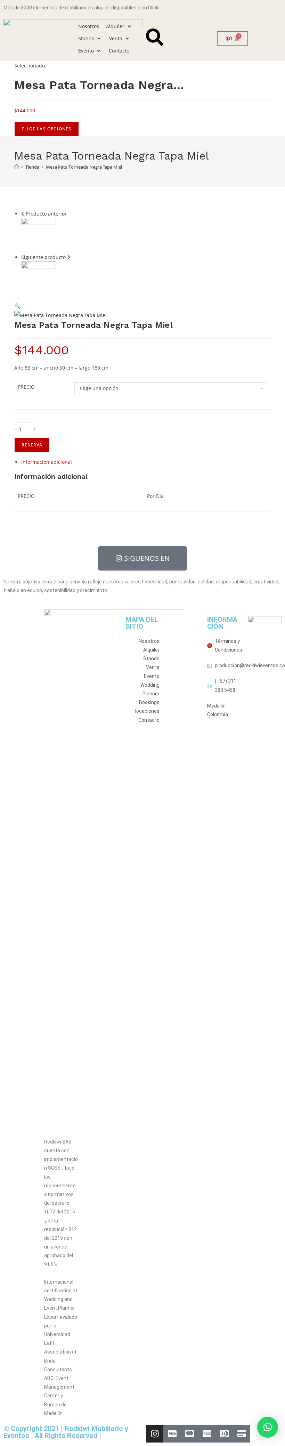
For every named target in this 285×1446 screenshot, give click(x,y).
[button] (119, 26)
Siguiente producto (43, 257)
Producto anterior (46, 213)
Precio (26, 386)
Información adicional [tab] (46, 462)
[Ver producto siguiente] (68, 257)
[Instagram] (154, 1434)
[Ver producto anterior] (22, 213)
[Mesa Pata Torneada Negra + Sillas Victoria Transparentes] (38, 235)
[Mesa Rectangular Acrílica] (38, 278)
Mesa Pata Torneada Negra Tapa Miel (84, 167)
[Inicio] (16, 167)
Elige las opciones (47, 129)
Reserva (32, 445)
